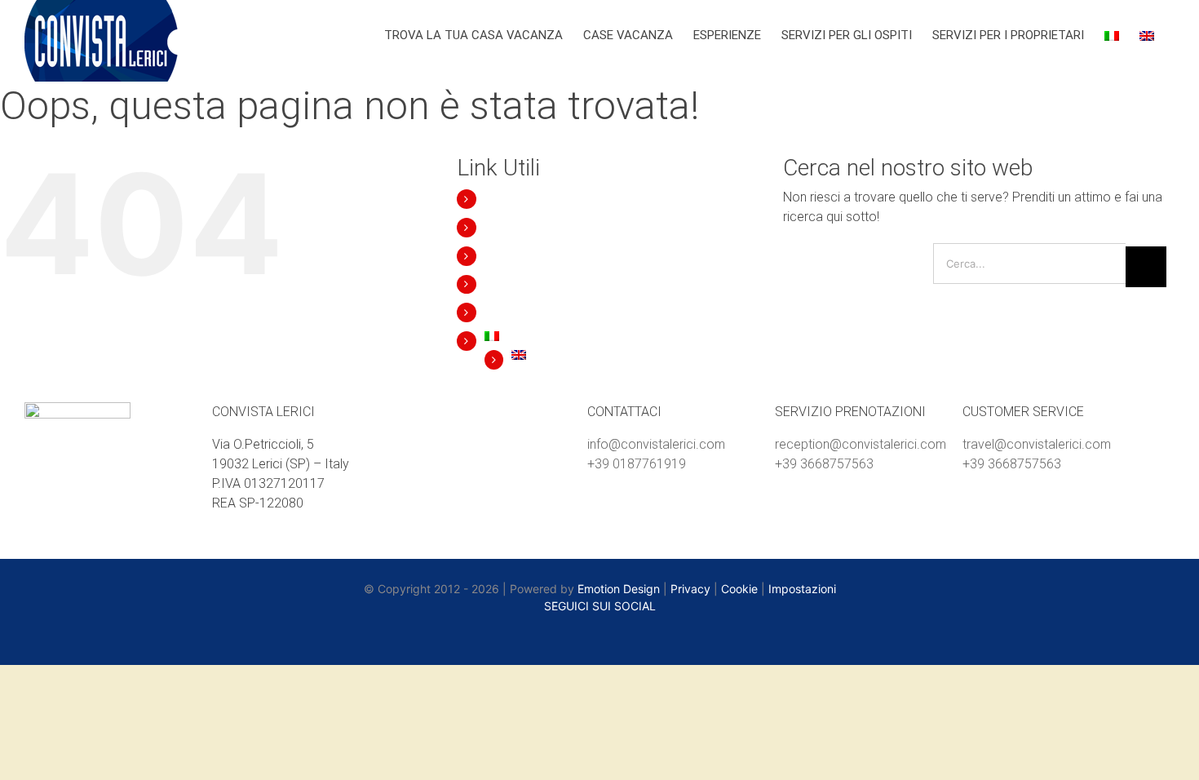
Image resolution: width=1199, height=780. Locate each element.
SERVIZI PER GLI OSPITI (548, 284)
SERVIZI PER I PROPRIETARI (559, 312)
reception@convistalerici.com (860, 444)
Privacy (690, 589)
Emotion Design (618, 589)
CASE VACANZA (527, 227)
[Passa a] (1111, 34)
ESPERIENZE (518, 256)
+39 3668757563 (824, 464)
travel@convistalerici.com (1036, 444)
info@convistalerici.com (656, 444)
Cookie (739, 589)
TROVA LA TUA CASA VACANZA (570, 199)
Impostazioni (802, 589)
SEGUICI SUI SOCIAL (600, 606)
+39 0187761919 (636, 464)
